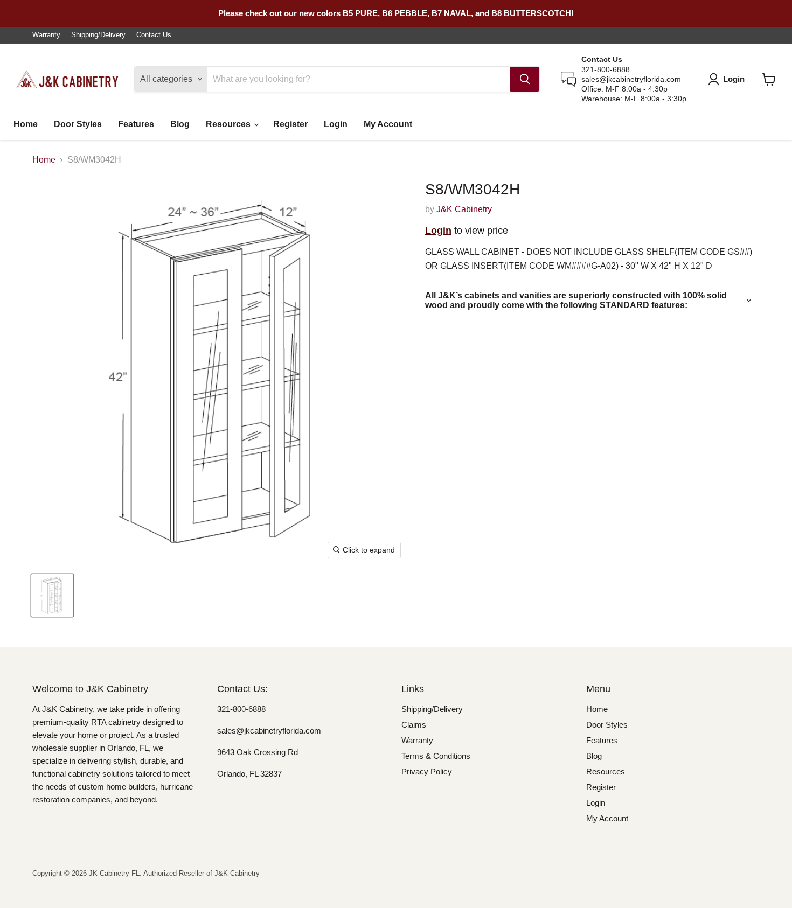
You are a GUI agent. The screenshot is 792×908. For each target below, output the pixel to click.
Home (25, 124)
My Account (388, 124)
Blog (180, 124)
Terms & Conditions (435, 755)
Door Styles (78, 124)
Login (336, 124)
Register (290, 124)
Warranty (46, 35)
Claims (413, 724)
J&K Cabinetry (464, 209)
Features (136, 124)
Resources (229, 124)
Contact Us (153, 35)
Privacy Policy (426, 771)
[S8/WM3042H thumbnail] (52, 595)
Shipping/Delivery (98, 35)
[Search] (524, 79)
